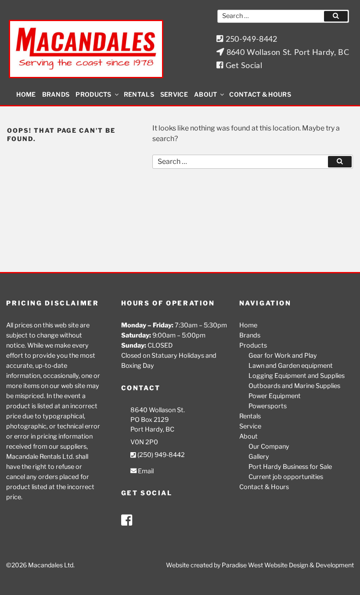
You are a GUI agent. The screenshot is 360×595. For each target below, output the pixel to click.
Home (26, 94)
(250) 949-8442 (160, 455)
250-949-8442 (250, 39)
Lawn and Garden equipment (290, 366)
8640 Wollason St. (157, 410)
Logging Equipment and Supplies (296, 376)
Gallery (258, 457)
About (205, 94)
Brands (56, 94)
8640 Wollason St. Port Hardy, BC (286, 52)
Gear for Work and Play (282, 355)
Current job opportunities (285, 477)
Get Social (242, 65)
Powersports (267, 406)
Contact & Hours (260, 94)
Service (174, 94)
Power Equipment (274, 396)
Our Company (268, 446)
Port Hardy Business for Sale (290, 467)
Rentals (139, 94)
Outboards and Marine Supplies (294, 386)
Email (145, 471)
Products (93, 94)
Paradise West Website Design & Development (288, 565)
